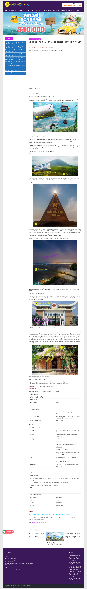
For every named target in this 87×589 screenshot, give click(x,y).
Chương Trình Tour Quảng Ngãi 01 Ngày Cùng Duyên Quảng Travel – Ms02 (75, 573)
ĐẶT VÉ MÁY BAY (12, 10)
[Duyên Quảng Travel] (6, 10)
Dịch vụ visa (31, 10)
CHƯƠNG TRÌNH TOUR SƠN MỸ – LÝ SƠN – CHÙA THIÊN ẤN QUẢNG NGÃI (37, 535)
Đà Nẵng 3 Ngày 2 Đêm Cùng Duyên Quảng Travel (54, 543)
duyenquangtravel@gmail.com (39, 522)
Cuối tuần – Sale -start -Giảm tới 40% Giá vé (15, 68)
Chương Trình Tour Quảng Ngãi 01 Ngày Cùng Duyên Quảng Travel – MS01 (75, 578)
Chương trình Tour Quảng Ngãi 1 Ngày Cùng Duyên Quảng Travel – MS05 (74, 557)
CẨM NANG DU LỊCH (65, 10)
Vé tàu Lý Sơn (47, 10)
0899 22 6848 (77, 6)
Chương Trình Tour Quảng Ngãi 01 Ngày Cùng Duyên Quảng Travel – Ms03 (75, 567)
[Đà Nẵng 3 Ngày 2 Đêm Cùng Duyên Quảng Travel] (55, 533)
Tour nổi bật (38, 39)
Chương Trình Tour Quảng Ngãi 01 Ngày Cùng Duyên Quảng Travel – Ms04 (75, 562)
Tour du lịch (32, 39)
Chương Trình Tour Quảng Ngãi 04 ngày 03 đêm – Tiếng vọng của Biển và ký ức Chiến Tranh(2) (72, 536)
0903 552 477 (26, 566)
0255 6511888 (14, 566)
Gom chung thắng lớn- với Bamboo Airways (15, 65)
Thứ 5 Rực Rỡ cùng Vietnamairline (13, 70)
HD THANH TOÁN (75, 10)
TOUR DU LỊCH (39, 10)
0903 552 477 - (68, 6)
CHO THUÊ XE (56, 10)
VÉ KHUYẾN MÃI (22, 10)
